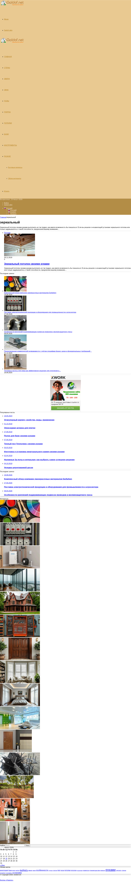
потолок (74, 870)
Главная (3, 217)
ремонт (102, 870)
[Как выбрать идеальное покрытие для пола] (17, 797)
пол (58, 870)
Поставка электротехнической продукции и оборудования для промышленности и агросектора (40, 312)
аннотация (4, 870)
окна (34, 870)
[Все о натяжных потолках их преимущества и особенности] (20, 705)
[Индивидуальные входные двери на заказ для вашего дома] (16, 751)
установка (17, 873)
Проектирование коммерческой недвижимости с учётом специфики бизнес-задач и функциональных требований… (48, 351)
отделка (51, 870)
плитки (55, 870)
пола (62, 870)
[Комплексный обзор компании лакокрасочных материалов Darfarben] (15, 291)
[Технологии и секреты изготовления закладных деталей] (20, 774)
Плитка (7, 112)
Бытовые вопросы (15, 167)
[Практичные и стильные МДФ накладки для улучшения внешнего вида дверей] (20, 660)
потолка (67, 870)
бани (10, 870)
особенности (42, 870)
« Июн (2, 865)
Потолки (8, 123)
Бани (6, 134)
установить (8, 873)
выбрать (24, 870)
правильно (86, 870)
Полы (6, 101)
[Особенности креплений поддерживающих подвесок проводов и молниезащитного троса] (15, 330)
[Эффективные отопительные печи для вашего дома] (15, 843)
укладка (2, 873)
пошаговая (80, 870)
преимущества (95, 870)
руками (111, 870)
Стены (7, 68)
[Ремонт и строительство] (12, 6)
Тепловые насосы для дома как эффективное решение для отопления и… (32, 371)
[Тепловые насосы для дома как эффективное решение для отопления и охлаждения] (15, 369)
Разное (7, 156)
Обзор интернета (14, 178)
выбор (18, 870)
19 (6, 859)
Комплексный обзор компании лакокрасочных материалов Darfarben (30, 293)
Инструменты (10, 145)
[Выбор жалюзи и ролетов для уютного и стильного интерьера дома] (20, 683)
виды (13, 870)
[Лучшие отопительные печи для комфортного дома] (15, 820)
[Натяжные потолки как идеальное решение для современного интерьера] (20, 728)
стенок (124, 870)
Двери (7, 79)
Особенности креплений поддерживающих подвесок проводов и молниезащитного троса (38, 332)
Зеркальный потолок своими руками (27, 263)
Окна (6, 90)
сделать (118, 870)
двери (30, 870)
